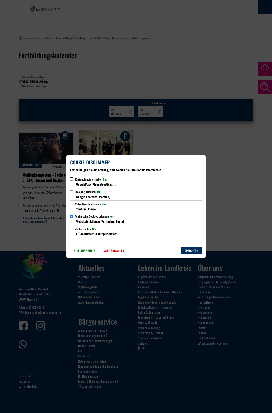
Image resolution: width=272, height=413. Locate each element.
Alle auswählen (84, 250)
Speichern (191, 250)
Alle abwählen (114, 250)
